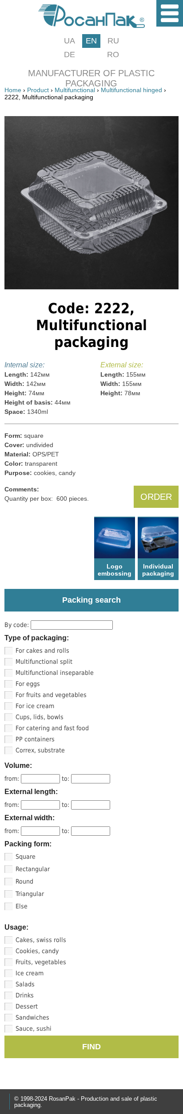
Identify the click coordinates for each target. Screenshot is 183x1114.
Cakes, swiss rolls (41, 939)
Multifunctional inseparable (55, 672)
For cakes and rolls (42, 650)
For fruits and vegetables (51, 694)
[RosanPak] (91, 25)
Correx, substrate (40, 750)
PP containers (35, 739)
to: (66, 778)
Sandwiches (32, 1017)
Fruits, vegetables (41, 962)
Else (22, 906)
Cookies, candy (37, 950)
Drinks (25, 995)
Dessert (27, 1006)
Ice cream (30, 973)
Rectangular (33, 869)
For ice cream (35, 705)
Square (26, 856)
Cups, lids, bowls (40, 717)
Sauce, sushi (34, 1028)
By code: (17, 624)
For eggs (28, 683)
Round (24, 881)
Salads (25, 984)
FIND (91, 1046)
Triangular (30, 893)
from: (12, 778)
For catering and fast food (52, 728)
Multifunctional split (44, 661)
